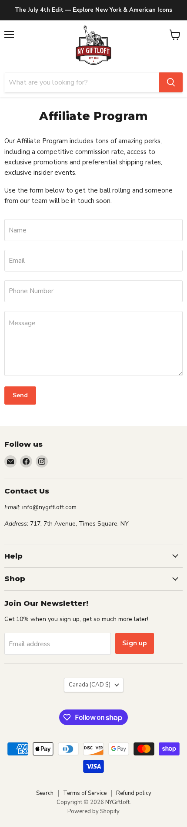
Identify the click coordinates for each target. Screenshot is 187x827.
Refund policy (133, 793)
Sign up (134, 643)
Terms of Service (85, 793)
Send (20, 395)
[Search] (171, 82)
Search (44, 793)
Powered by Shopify (93, 811)
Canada (89, 685)
